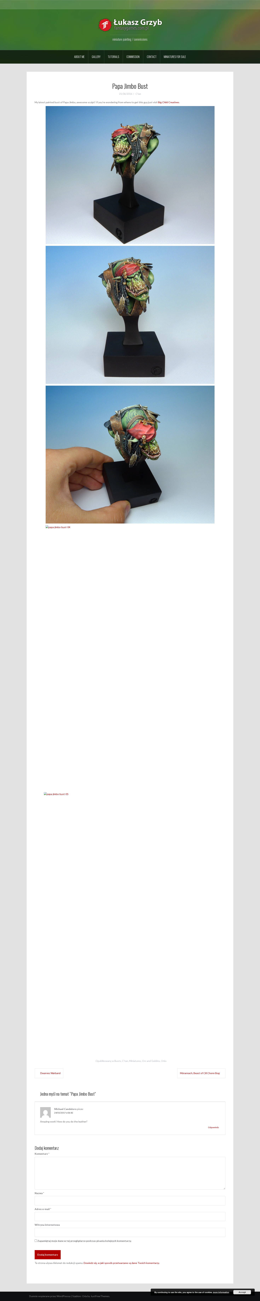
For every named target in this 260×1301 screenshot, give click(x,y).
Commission (133, 57)
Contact (152, 57)
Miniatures (135, 1060)
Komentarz (42, 1153)
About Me (79, 57)
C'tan (138, 93)
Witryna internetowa (47, 1224)
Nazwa (39, 1193)
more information (221, 1292)
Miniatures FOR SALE (175, 57)
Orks (163, 1060)
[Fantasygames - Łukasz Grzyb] (130, 24)
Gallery (96, 57)
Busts (117, 1060)
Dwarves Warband (50, 1073)
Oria (84, 1296)
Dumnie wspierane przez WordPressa (49, 1296)
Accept (242, 1292)
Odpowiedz (213, 1127)
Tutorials (113, 57)
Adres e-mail (43, 1209)
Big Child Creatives (168, 102)
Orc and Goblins (151, 1060)
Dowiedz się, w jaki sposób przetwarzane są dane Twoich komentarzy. (122, 1262)
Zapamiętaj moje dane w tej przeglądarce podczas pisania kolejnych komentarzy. (84, 1240)
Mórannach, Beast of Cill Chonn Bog (200, 1073)
